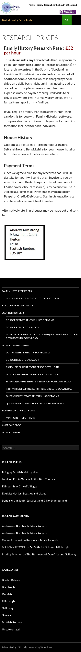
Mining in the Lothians (20, 417)
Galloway (7, 608)
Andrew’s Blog (11, 425)
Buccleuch (8, 587)
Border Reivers (11, 580)
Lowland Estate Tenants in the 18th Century (28, 479)
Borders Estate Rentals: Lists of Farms (30, 320)
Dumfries (8, 594)
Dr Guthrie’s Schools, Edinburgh (49, 547)
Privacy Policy (9, 647)
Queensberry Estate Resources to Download (35, 403)
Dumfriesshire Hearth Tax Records (28, 352)
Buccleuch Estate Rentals (18, 305)
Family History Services (17, 291)
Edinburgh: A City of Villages (19, 486)
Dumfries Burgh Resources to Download (32, 374)
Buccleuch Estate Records (32, 526)
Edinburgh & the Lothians (18, 410)
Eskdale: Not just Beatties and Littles (24, 493)
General (7, 615)
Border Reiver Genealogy (22, 327)
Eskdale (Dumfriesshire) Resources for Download (38, 381)
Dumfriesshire (11, 432)
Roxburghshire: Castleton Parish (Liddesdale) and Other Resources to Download (42, 336)
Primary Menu (76, 20)
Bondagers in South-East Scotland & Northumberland (34, 500)
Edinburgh (8, 601)
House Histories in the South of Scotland (32, 298)
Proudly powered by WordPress (35, 647)
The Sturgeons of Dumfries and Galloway (51, 554)
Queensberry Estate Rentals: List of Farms (32, 396)
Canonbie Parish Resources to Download (32, 367)
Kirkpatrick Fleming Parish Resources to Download (39, 388)
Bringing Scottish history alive (20, 472)
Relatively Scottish (17, 20)
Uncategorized (11, 629)
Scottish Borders (13, 312)
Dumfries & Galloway (15, 345)
